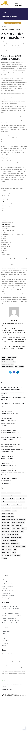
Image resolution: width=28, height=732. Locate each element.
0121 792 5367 (19, 5)
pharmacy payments (6, 552)
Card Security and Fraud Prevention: (11, 416)
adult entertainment (6, 224)
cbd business (21, 501)
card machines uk (20, 498)
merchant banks (16, 528)
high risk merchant (12, 357)
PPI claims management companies (9, 205)
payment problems (6, 456)
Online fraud (4, 453)
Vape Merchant (5, 483)
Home (2, 14)
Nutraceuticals (5, 540)
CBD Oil (4, 214)
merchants (24, 528)
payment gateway (5, 543)
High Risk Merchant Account (18, 14)
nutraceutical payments (16, 537)
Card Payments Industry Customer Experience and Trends (13, 398)
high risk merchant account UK (8, 361)
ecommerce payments (17, 507)
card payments (5, 501)
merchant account (5, 522)
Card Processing (5, 411)
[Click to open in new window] (10, 372)
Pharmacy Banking (6, 468)
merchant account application (18, 522)
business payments (17, 492)
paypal (15, 549)
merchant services (5, 531)
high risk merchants (19, 366)
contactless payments (6, 507)
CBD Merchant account (7, 423)
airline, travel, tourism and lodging (9, 201)
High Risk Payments (6, 435)
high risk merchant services (7, 366)
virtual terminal (16, 555)
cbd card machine (5, 504)
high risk (4, 357)
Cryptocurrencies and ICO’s (8, 195)
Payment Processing (6, 458)
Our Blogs (7, 14)
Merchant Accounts (6, 439)
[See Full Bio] (25, 348)
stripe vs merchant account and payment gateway (12, 473)
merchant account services (17, 525)
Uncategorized (5, 480)
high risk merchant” (14, 52)
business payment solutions (7, 495)
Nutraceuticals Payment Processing (11, 449)
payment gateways (15, 543)
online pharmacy (13, 540)
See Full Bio (21, 348)
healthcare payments (6, 510)
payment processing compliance (18, 546)
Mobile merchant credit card (17, 531)
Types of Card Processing (8, 478)
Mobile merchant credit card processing (10, 534)
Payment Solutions (6, 461)
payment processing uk (6, 549)
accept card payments (6, 492)
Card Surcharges (6, 418)
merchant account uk (6, 528)
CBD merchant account (16, 504)
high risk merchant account (7, 359)
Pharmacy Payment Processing (9, 470)
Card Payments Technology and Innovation (13, 409)
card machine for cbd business (8, 498)
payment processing (6, 546)
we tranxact (4, 558)
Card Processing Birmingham (9, 413)
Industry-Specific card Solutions (10, 437)
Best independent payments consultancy (12, 387)
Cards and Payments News (8, 420)
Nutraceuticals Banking (8, 446)
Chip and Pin (4, 425)
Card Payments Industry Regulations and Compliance (12, 404)
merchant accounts (6, 525)
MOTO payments (5, 537)
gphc (25, 507)
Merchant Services (6, 442)
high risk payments (21, 519)
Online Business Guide (7, 451)
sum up (14, 552)
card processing (13, 501)
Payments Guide (5, 463)
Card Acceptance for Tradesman (10, 389)
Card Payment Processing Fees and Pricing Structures (12, 393)
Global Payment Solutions (8, 427)
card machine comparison (20, 495)
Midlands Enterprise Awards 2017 (10, 444)
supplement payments (6, 555)
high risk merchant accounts (8, 364)
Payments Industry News (7, 465)
